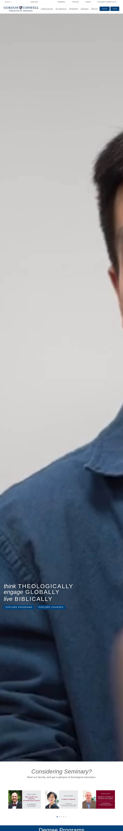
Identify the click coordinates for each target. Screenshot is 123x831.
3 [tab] (61, 816)
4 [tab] (63, 816)
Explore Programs (19, 607)
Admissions (47, 8)
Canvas (75, 2)
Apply (104, 9)
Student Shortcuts (107, 2)
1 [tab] (57, 816)
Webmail (61, 2)
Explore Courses (51, 607)
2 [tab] (59, 816)
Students (73, 8)
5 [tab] (65, 816)
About (94, 8)
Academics (61, 8)
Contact (34, 2)
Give (115, 9)
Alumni (85, 8)
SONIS (88, 2)
